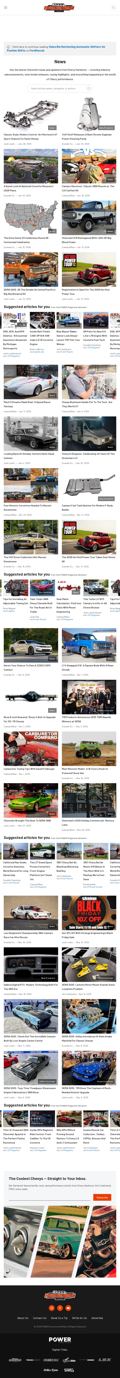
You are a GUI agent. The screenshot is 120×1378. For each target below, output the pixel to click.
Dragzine (10, 610)
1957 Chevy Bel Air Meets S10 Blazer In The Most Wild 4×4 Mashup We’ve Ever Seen (94, 871)
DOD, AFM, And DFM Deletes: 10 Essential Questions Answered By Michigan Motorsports (15, 340)
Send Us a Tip (59, 1318)
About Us (22, 1318)
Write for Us (79, 1318)
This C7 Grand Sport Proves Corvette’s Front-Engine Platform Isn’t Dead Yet (41, 871)
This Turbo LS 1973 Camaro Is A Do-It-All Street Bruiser (95, 603)
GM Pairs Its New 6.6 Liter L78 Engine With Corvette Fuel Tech (95, 335)
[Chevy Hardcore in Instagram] (52, 1308)
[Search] (89, 88)
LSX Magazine (13, 356)
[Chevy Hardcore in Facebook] (60, 1308)
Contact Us (39, 1318)
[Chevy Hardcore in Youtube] (68, 1308)
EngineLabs (38, 351)
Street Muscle (66, 351)
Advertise (97, 1318)
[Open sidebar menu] (6, 7)
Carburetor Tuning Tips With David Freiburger (29, 768)
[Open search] (113, 7)
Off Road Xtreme (94, 887)
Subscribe (102, 1197)
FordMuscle (37, 50)
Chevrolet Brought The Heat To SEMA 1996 (27, 820)
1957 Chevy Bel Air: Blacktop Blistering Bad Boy (67, 866)
